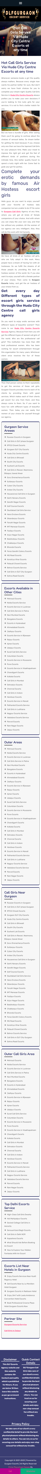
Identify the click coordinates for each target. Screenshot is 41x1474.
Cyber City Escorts (15, 486)
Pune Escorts (12, 664)
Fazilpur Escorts (14, 531)
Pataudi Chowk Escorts (17, 563)
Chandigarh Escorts (15, 672)
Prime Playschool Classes (19, 1467)
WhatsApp (30, 1471)
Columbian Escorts (15, 656)
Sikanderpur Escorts (15, 518)
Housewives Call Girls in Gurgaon (21, 494)
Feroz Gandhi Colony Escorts (19, 551)
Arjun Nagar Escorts (15, 535)
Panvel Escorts (13, 722)
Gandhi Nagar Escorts (16, 502)
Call (10, 1471)
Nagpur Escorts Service (17, 713)
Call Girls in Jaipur (12, 1331)
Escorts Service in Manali (17, 701)
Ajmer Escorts (13, 644)
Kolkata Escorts (13, 676)
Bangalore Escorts (15, 619)
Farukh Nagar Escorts (16, 522)
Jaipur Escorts (13, 730)
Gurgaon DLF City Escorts (18, 449)
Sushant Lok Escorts (15, 466)
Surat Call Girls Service (16, 652)
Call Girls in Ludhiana (16, 709)
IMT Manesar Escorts (16, 527)
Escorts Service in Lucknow (19, 607)
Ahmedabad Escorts (15, 627)
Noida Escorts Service (16, 603)
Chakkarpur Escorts (15, 543)
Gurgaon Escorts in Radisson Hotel (21, 1291)
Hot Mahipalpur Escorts (17, 1219)
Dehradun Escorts (14, 685)
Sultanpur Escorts (14, 481)
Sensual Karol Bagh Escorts (19, 1230)
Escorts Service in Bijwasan (19, 635)
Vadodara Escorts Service (18, 717)
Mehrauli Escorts (14, 599)
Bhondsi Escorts (14, 547)
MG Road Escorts (14, 555)
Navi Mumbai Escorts (16, 615)
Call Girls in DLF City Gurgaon (19, 572)
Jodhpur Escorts (14, 631)
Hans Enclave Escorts (16, 514)
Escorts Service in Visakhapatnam (21, 668)
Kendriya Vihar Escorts (16, 559)
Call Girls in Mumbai (15, 681)
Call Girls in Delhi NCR (16, 1234)
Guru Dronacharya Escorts (18, 477)
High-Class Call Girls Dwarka (19, 1214)
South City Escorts (15, 462)
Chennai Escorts (14, 689)
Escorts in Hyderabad (16, 623)
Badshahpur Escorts (15, 539)
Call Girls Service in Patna (18, 611)
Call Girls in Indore (14, 693)
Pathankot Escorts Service (18, 705)
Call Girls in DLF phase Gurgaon (20, 441)
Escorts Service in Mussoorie (19, 660)
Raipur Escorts (13, 640)
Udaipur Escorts (14, 648)
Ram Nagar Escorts (15, 726)
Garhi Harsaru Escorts (16, 498)
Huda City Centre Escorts (18, 453)
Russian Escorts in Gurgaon (19, 437)
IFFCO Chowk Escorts (16, 445)
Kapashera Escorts (15, 1238)
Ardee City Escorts (15, 490)
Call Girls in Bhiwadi (15, 458)
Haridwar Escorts (14, 697)
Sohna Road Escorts (15, 576)
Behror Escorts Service (17, 568)
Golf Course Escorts (15, 506)
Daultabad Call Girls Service (19, 510)
